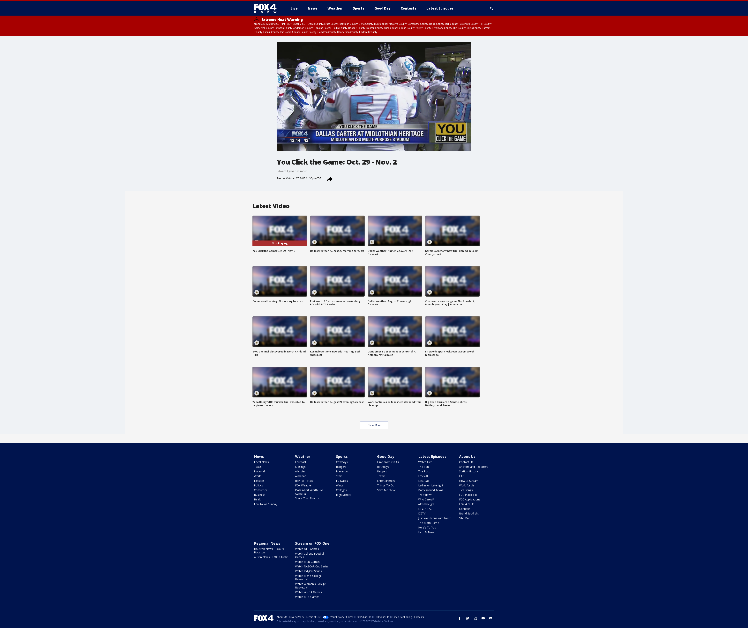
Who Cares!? (426, 499)
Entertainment (386, 481)
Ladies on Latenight (430, 485)
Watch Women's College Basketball (310, 585)
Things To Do (385, 485)
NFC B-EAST (426, 509)
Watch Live (425, 462)
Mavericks (342, 471)
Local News (261, 462)
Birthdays (383, 467)
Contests (464, 509)
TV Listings (466, 490)
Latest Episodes (432, 456)
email (491, 618)
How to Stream (468, 481)
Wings (340, 485)
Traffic (381, 476)
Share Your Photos (307, 498)
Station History (468, 471)
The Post (424, 471)
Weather (302, 456)
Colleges (341, 490)
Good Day (385, 456)
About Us (467, 456)
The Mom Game (428, 523)
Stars (339, 476)
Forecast (300, 462)
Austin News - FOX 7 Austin (271, 557)
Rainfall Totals (304, 481)
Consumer (260, 490)
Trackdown (425, 495)
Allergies (300, 471)
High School (343, 495)
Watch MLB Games (307, 562)
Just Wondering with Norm (435, 518)
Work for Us (466, 485)
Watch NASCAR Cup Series (312, 566)
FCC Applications (469, 499)
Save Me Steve (386, 490)
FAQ (462, 476)
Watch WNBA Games (308, 592)
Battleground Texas (430, 490)
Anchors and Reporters (473, 467)
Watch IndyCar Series (308, 571)
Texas (258, 467)
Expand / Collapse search (491, 8)
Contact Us (466, 462)
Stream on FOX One (312, 543)
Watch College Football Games (309, 555)
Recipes (382, 471)
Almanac (300, 476)
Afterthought (426, 504)
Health (258, 499)
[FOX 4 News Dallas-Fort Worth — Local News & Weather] (267, 8)
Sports (342, 456)
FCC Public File (468, 495)
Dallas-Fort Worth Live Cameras (309, 491)
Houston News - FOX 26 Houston (269, 550)
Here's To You (427, 527)
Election (259, 481)
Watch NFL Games (307, 549)
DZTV (421, 513)
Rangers (341, 467)
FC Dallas (342, 481)
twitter (467, 618)
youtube (483, 618)
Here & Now (426, 532)
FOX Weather (303, 485)
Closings (300, 467)
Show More (374, 425)
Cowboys (342, 462)
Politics (258, 485)
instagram (475, 618)
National (259, 471)
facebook (460, 618)
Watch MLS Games (307, 597)
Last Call (423, 481)
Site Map (464, 518)
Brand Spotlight (469, 513)
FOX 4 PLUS (466, 504)
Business (259, 495)
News (259, 456)
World (257, 476)
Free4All (423, 476)
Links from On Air (388, 462)
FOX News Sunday (265, 504)
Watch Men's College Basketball (308, 577)
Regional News (267, 543)
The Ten (423, 467)
